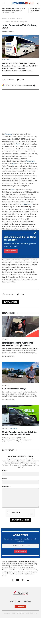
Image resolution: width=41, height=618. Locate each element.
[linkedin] (28, 580)
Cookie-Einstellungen (31, 613)
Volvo (18, 144)
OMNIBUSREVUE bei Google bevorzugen (18, 85)
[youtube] (17, 580)
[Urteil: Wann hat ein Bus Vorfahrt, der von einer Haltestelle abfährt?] (20, 415)
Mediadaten (15, 601)
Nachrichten (11, 19)
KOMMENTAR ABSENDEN (20, 520)
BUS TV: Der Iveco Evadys (14, 388)
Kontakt (27, 601)
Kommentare (10, 80)
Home (4, 19)
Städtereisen (27, 204)
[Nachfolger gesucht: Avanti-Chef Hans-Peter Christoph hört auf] (20, 326)
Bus (13, 164)
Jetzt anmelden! (10, 251)
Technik (19, 19)
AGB (13, 613)
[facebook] (13, 580)
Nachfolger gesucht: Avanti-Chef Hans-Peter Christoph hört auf (17, 344)
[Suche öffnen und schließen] (37, 3)
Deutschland (30, 161)
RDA (12, 190)
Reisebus (8, 134)
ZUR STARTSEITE (10, 302)
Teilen (22, 80)
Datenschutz (20, 613)
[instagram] (23, 580)
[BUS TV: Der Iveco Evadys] (20, 372)
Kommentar (5, 486)
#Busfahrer (13, 428)
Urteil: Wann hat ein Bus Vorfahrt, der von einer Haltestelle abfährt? (19, 433)
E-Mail (4, 470)
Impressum (7, 613)
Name (4, 478)
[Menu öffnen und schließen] (3, 3)
